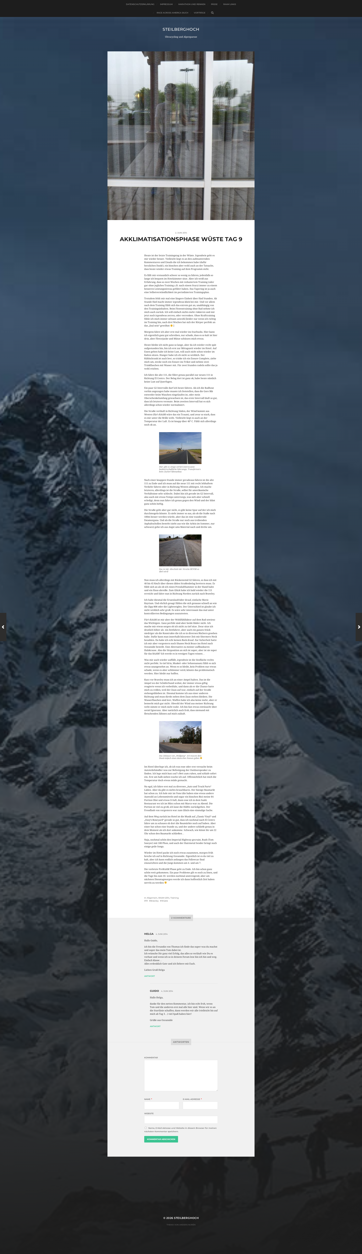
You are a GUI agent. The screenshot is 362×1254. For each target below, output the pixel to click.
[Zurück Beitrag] (3, 627)
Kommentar (151, 1057)
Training (174, 898)
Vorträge (199, 12)
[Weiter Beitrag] (359, 627)
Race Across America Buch (172, 12)
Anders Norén (187, 1225)
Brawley (154, 901)
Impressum (166, 4)
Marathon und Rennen (191, 4)
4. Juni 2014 (162, 934)
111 (147, 901)
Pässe (214, 4)
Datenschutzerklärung (140, 4)
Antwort (149, 976)
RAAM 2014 (163, 898)
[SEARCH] (212, 12)
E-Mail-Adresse (192, 1099)
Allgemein (152, 898)
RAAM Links (229, 4)
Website (149, 1113)
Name (148, 1099)
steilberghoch (181, 29)
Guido (154, 991)
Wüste (164, 901)
